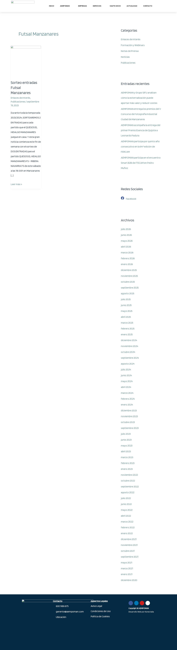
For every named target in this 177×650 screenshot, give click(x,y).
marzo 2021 (127, 568)
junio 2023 (126, 439)
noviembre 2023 (129, 416)
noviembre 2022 (129, 474)
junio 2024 (126, 375)
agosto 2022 (127, 492)
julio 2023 (126, 433)
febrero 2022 (127, 527)
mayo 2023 (126, 445)
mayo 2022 (126, 509)
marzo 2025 (127, 322)
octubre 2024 (128, 351)
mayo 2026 (127, 240)
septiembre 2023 (130, 428)
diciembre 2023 (129, 410)
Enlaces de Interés (20, 97)
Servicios (97, 6)
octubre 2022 (128, 480)
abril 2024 (126, 387)
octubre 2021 (128, 550)
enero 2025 (127, 334)
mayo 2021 (126, 562)
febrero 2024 (128, 398)
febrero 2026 (128, 258)
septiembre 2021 (129, 556)
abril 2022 (126, 515)
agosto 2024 (127, 363)
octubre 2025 (128, 281)
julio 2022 (126, 498)
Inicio (51, 6)
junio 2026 (126, 234)
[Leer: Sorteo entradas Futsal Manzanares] (26, 60)
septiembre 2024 (130, 357)
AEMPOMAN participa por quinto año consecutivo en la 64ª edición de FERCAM (140, 146)
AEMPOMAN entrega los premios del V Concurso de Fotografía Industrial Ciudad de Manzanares (141, 114)
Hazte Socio (115, 6)
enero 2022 (127, 533)
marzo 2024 (127, 392)
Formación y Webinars (133, 45)
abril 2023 (126, 451)
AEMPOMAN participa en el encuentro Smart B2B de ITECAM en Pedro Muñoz (141, 163)
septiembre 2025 (130, 287)
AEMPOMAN (65, 6)
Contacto (147, 6)
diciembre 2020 (129, 580)
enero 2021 (126, 574)
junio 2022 (126, 504)
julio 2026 (126, 229)
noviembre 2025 (129, 275)
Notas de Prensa (130, 51)
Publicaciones (18, 101)
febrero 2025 (127, 328)
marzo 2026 (127, 252)
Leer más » (16, 184)
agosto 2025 (127, 293)
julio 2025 (126, 299)
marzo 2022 (127, 521)
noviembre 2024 (129, 346)
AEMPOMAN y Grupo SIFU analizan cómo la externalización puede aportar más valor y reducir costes (139, 98)
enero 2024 (127, 404)
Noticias (125, 56)
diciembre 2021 (129, 539)
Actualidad (132, 6)
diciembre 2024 (129, 340)
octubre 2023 (128, 422)
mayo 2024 (127, 381)
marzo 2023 (127, 457)
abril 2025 (126, 316)
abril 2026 (126, 246)
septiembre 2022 (130, 486)
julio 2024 (126, 369)
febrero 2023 (127, 463)
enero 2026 (127, 264)
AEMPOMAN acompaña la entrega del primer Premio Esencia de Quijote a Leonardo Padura (140, 130)
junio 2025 (126, 305)
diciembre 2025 (129, 270)
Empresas (82, 6)
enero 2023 (127, 468)
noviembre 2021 (129, 545)
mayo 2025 (126, 311)
